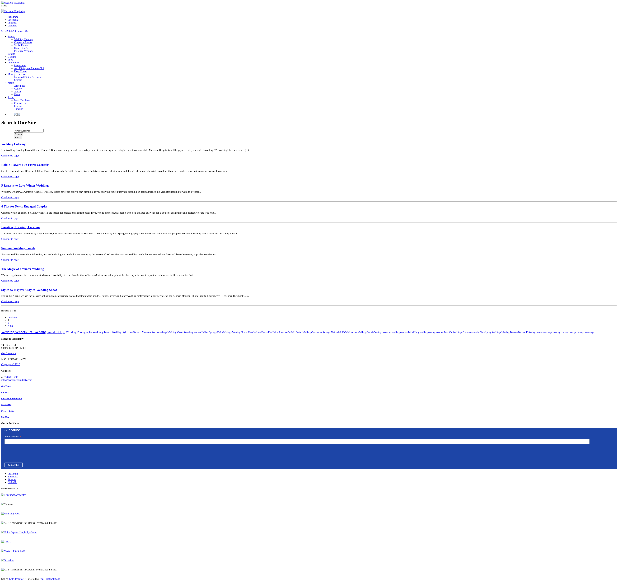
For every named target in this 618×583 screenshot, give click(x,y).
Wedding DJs (558, 332)
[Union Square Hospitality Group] (19, 532)
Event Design (21, 48)
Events (11, 36)
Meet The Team (22, 100)
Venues (11, 53)
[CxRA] (6, 541)
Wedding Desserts (509, 332)
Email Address (13, 436)
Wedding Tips (56, 332)
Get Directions (8, 353)
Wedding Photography (79, 332)
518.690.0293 (11, 377)
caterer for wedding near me (394, 332)
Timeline (18, 109)
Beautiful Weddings (453, 332)
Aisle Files (19, 85)
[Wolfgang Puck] (10, 513)
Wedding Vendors (14, 332)
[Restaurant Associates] (13, 495)
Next (10, 325)
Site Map (5, 417)
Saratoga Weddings (585, 332)
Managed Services (17, 74)
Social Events (21, 45)
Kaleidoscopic (16, 579)
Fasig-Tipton (20, 71)
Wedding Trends (102, 332)
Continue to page (10, 155)
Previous (12, 317)
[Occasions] (7, 560)
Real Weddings (159, 332)
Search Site (6, 404)
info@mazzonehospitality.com (16, 380)
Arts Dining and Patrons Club (29, 68)
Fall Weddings (224, 332)
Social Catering (374, 332)
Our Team (6, 386)
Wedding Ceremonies (312, 332)
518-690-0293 (8, 31)
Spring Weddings (493, 332)
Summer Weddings (357, 332)
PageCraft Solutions (50, 579)
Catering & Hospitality (11, 398)
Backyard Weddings (527, 332)
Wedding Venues (192, 332)
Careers (18, 80)
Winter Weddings (544, 332)
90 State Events (260, 332)
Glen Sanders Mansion (139, 332)
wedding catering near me (431, 332)
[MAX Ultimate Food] (13, 551)
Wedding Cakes (175, 332)
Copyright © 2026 (10, 364)
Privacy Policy (8, 411)
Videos (17, 91)
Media (11, 82)
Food (10, 59)
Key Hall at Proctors (277, 332)
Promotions (13, 62)
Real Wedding (37, 332)
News (17, 94)
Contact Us (22, 31)
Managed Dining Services (27, 77)
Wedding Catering (23, 39)
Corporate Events (23, 42)
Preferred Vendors (23, 51)
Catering (12, 56)
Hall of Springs (209, 332)
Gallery (18, 88)
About (11, 97)
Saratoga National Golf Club (336, 332)
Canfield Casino (294, 332)
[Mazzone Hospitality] (13, 2)
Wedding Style (119, 332)
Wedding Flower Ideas (242, 332)
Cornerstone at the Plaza (474, 332)
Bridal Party (413, 332)
